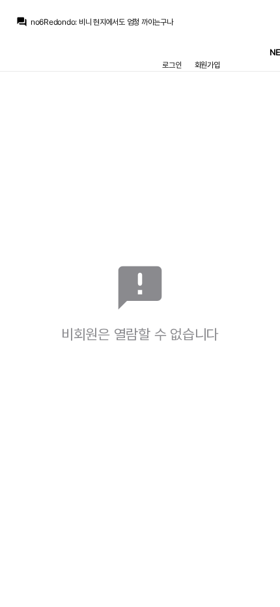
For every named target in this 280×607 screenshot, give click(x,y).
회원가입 (207, 65)
